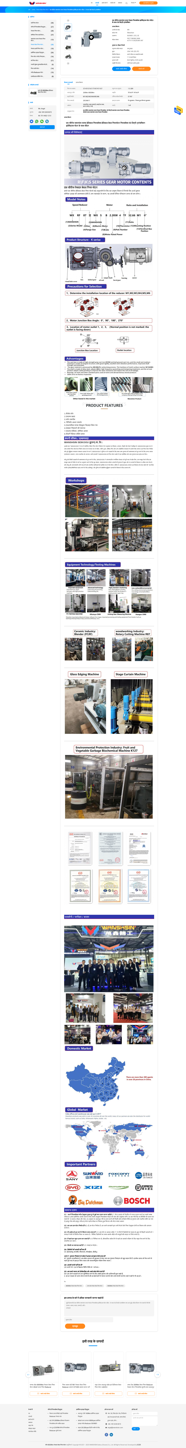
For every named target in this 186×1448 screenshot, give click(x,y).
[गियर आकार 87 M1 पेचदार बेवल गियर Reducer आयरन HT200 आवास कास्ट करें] (76, 1367)
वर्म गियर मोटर (42, 60)
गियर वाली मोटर (42, 68)
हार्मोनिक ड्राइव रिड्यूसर (82, 1409)
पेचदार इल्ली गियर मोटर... (42, 48)
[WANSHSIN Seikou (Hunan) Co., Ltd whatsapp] (36, 121)
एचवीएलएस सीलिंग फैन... (42, 76)
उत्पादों (30, 1416)
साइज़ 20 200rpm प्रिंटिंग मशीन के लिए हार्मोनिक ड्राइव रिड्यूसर (89, 1429)
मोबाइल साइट (32, 1428)
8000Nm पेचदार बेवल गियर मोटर (74, 1286)
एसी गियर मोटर (42, 23)
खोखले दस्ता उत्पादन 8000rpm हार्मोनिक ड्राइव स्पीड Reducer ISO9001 (89, 1422)
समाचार (30, 1422)
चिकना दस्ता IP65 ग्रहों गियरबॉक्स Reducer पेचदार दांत (59, 1415)
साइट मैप (30, 1425)
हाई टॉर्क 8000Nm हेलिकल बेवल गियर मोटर (45, 91)
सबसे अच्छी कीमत (121, 69)
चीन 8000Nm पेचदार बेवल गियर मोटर (55, 1445)
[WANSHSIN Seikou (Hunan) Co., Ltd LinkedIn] (111, 1435)
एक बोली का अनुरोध (148, 3)
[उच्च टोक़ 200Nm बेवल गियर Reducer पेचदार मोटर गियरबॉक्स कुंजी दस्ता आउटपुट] (141, 1367)
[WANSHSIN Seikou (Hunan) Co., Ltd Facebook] (106, 1435)
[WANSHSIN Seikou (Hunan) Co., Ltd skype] (47, 121)
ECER (139, 1445)
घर (29, 1413)
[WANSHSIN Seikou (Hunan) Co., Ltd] (37, 3)
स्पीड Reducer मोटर (42, 72)
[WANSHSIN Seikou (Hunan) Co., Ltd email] (31, 121)
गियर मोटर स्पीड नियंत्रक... (42, 56)
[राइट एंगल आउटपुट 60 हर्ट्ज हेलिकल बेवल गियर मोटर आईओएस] (109, 1367)
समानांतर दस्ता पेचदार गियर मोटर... (42, 39)
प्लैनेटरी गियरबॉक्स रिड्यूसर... (42, 27)
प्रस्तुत (75, 1326)
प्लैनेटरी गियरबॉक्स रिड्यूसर (55, 1409)
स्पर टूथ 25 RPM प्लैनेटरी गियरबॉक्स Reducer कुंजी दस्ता (59, 1429)
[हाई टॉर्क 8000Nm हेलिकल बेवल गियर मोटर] (33, 92)
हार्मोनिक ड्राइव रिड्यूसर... (42, 52)
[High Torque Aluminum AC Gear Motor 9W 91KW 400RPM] (91, 37)
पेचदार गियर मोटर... (42, 31)
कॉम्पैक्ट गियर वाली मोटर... (42, 35)
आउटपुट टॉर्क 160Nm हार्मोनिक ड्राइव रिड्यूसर (88, 1415)
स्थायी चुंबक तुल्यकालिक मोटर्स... (42, 64)
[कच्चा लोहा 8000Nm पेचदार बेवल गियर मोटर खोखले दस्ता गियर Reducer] (44, 1367)
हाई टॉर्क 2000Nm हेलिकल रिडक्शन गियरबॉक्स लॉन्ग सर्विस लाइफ (59, 1422)
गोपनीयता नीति (32, 1431)
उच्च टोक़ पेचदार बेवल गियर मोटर (94, 1286)
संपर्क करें (42, 127)
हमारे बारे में (31, 1419)
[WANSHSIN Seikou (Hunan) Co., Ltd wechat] (42, 121)
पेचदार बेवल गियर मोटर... (42, 44)
